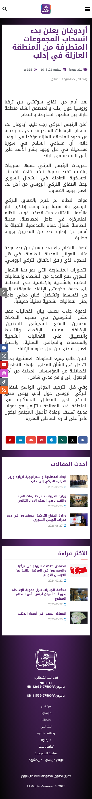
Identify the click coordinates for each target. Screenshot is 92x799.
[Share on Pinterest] (41, 440)
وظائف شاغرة (46, 733)
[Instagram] (4, 373)
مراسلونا (46, 713)
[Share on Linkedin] (20, 440)
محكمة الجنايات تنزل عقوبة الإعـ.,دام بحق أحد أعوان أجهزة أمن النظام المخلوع (39, 594)
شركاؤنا (46, 740)
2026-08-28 (55, 487)
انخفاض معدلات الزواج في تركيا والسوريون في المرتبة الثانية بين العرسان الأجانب (40, 570)
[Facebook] (4, 348)
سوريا (73, 69)
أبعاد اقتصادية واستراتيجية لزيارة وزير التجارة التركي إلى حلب (37, 479)
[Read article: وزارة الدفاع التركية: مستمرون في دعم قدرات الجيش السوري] (79, 519)
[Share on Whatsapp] (62, 440)
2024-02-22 (55, 580)
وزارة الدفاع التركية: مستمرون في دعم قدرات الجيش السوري (36, 518)
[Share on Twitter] (72, 440)
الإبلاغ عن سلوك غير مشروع (46, 760)
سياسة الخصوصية (46, 753)
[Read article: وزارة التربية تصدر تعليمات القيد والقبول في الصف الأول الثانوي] (79, 500)
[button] (87, 9)
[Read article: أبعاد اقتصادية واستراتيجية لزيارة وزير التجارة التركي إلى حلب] (79, 481)
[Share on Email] (31, 440)
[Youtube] (4, 365)
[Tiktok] (4, 382)
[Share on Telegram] (51, 440)
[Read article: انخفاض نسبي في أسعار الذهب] (79, 618)
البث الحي (46, 726)
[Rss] (4, 390)
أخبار (80, 69)
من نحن (46, 706)
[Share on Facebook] (83, 440)
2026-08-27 (55, 525)
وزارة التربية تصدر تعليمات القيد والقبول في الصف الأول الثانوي (41, 498)
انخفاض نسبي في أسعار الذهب (42, 614)
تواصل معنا (46, 746)
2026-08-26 (55, 619)
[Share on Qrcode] (10, 440)
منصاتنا (46, 720)
